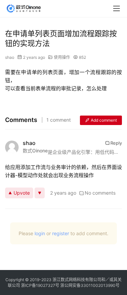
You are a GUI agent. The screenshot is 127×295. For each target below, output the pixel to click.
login (40, 233)
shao (9, 57)
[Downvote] (40, 193)
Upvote (22, 193)
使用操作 (62, 57)
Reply (116, 143)
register (60, 233)
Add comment (104, 120)
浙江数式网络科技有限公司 (76, 279)
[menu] (116, 8)
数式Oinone (35, 150)
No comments (100, 193)
